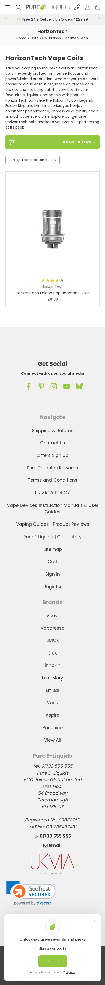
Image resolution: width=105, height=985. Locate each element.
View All (52, 740)
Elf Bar (52, 690)
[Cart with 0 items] (97, 7)
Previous (5, 19)
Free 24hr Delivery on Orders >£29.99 (55, 19)
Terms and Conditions (52, 480)
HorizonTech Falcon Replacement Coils (52, 292)
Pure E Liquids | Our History (52, 537)
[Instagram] (53, 386)
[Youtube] (66, 386)
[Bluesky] (79, 386)
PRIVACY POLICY (52, 493)
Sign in (52, 574)
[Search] (18, 7)
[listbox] (40, 160)
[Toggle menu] (7, 7)
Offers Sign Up (52, 455)
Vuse (52, 703)
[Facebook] (28, 386)
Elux (52, 653)
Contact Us (52, 443)
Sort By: (14, 159)
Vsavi (52, 616)
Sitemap (52, 549)
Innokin (52, 665)
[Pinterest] (41, 386)
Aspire (52, 715)
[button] (52, 142)
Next (99, 19)
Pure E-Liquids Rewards (52, 468)
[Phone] (76, 7)
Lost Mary (52, 678)
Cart (53, 562)
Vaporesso (52, 628)
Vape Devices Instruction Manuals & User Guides (52, 508)
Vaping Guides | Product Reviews (52, 524)
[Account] (87, 7)
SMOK (52, 640)
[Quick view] (30, 257)
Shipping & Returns (52, 430)
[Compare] (75, 257)
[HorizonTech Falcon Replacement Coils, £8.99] (52, 227)
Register (53, 587)
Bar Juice (53, 728)
